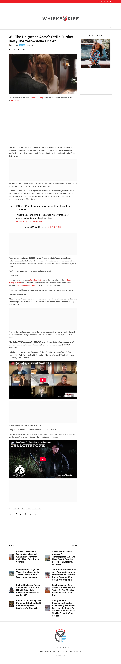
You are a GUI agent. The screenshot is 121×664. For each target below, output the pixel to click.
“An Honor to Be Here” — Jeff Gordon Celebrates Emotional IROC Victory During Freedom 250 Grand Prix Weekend (64, 574)
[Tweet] (14, 49)
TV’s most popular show (26, 285)
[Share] (9, 49)
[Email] (28, 49)
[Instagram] (101, 1)
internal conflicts (35, 280)
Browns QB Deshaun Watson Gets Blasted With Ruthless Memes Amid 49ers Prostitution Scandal (27, 556)
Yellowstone (36, 508)
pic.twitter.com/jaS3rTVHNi (29, 221)
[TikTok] (104, 1)
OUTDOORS (55, 27)
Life (23, 508)
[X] (98, 1)
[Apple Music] (110, 1)
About (41, 651)
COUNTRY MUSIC (43, 27)
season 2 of (35, 98)
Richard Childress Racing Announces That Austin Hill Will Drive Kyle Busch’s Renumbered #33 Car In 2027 (28, 590)
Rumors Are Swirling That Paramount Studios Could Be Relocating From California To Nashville (28, 604)
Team (70, 651)
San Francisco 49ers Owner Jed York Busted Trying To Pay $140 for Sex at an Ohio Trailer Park (63, 590)
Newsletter (78, 651)
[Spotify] (107, 1)
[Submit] (24, 49)
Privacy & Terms (50, 651)
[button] (95, 53)
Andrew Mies (14, 45)
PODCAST (74, 27)
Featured (17, 508)
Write (59, 651)
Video (29, 508)
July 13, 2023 (54, 227)
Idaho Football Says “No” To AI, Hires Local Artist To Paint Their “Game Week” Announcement (28, 573)
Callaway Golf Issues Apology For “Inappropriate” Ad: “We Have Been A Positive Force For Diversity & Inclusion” (63, 558)
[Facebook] (95, 1)
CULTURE (65, 27)
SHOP (81, 27)
